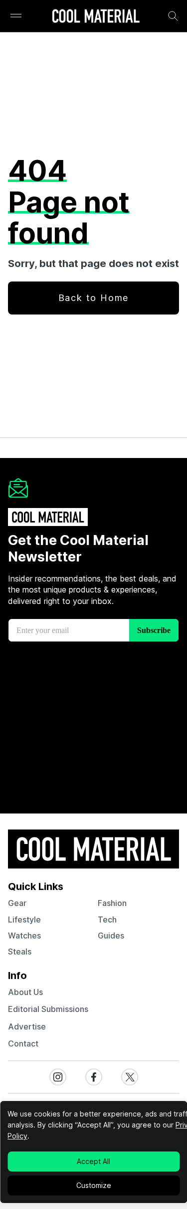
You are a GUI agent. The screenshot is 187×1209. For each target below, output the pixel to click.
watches (24, 935)
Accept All (93, 1161)
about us (25, 992)
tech (107, 919)
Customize (93, 1185)
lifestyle (24, 919)
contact (23, 1043)
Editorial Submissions (48, 1009)
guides (111, 935)
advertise (27, 1027)
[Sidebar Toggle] (16, 16)
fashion (112, 903)
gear (17, 903)
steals (19, 951)
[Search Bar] (173, 16)
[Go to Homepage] (95, 17)
